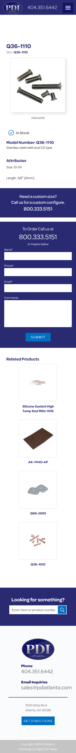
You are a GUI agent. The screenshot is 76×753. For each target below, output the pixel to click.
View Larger (38, 117)
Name (8, 249)
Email (8, 281)
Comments (11, 298)
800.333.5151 (38, 208)
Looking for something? (38, 599)
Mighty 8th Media (46, 749)
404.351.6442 (42, 7)
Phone (9, 265)
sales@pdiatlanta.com (46, 687)
